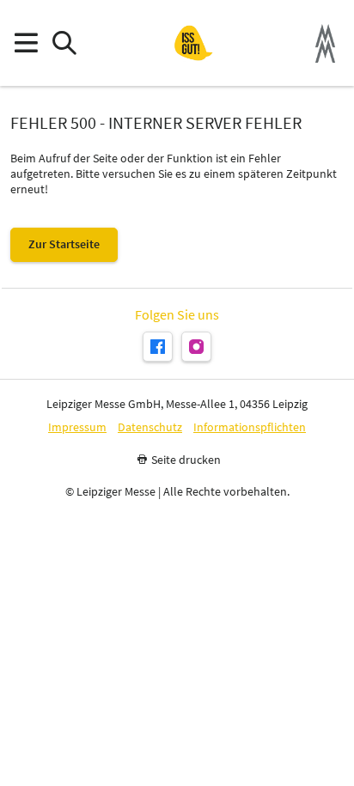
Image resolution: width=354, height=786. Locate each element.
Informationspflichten (249, 427)
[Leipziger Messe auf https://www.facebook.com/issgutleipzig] (158, 347)
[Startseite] (193, 43)
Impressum (77, 427)
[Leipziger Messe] (325, 43)
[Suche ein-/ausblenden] (64, 43)
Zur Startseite (64, 244)
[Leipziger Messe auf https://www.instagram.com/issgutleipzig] (196, 347)
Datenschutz (150, 427)
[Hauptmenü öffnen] (25, 43)
